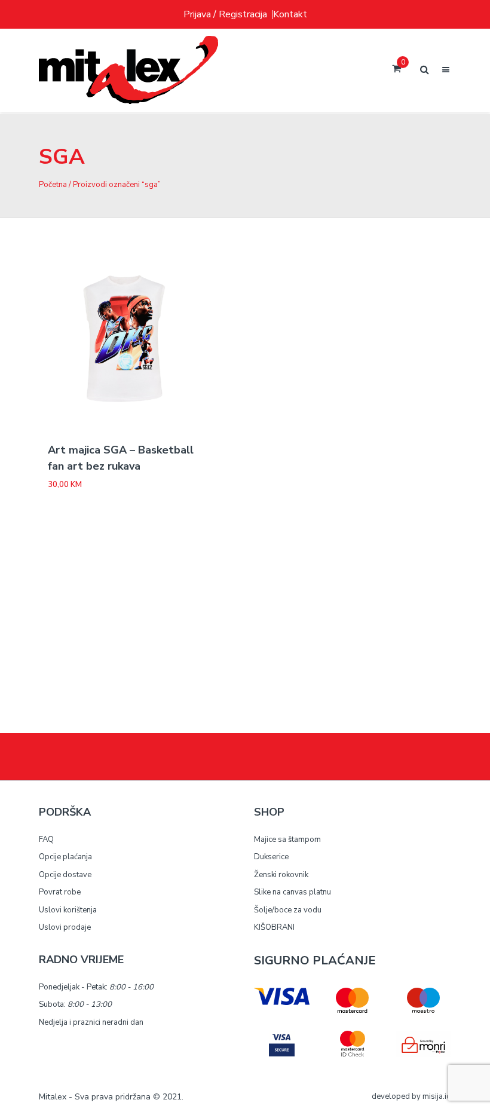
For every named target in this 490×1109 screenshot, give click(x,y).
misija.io (436, 1096)
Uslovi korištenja (68, 910)
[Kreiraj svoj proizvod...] (128, 70)
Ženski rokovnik (281, 874)
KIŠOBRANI (274, 927)
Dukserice (271, 856)
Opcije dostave (65, 874)
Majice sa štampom (287, 839)
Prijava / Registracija (225, 14)
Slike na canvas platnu (292, 892)
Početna (53, 184)
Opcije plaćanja (65, 856)
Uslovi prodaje (65, 927)
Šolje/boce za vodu (287, 910)
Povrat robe (60, 892)
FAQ (46, 839)
